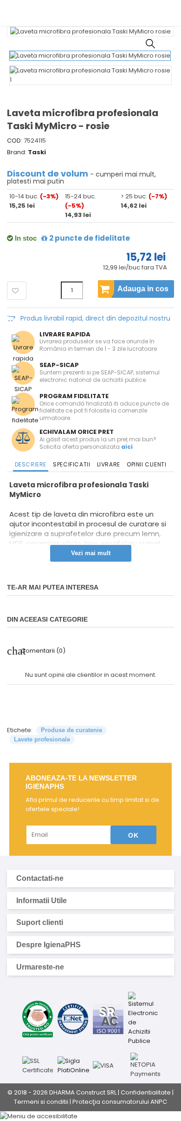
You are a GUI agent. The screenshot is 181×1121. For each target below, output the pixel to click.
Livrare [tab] (108, 464)
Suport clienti (89, 922)
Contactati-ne (89, 878)
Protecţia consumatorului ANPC (119, 1101)
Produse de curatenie (71, 730)
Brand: (16, 152)
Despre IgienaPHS (89, 945)
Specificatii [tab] (71, 464)
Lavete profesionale (42, 739)
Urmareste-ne (89, 967)
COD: (14, 140)
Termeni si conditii (41, 1101)
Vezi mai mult (90, 553)
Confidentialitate (146, 1092)
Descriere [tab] (30, 464)
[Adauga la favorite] (16, 290)
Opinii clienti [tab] (146, 464)
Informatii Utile (89, 901)
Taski (37, 152)
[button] (90, 1116)
